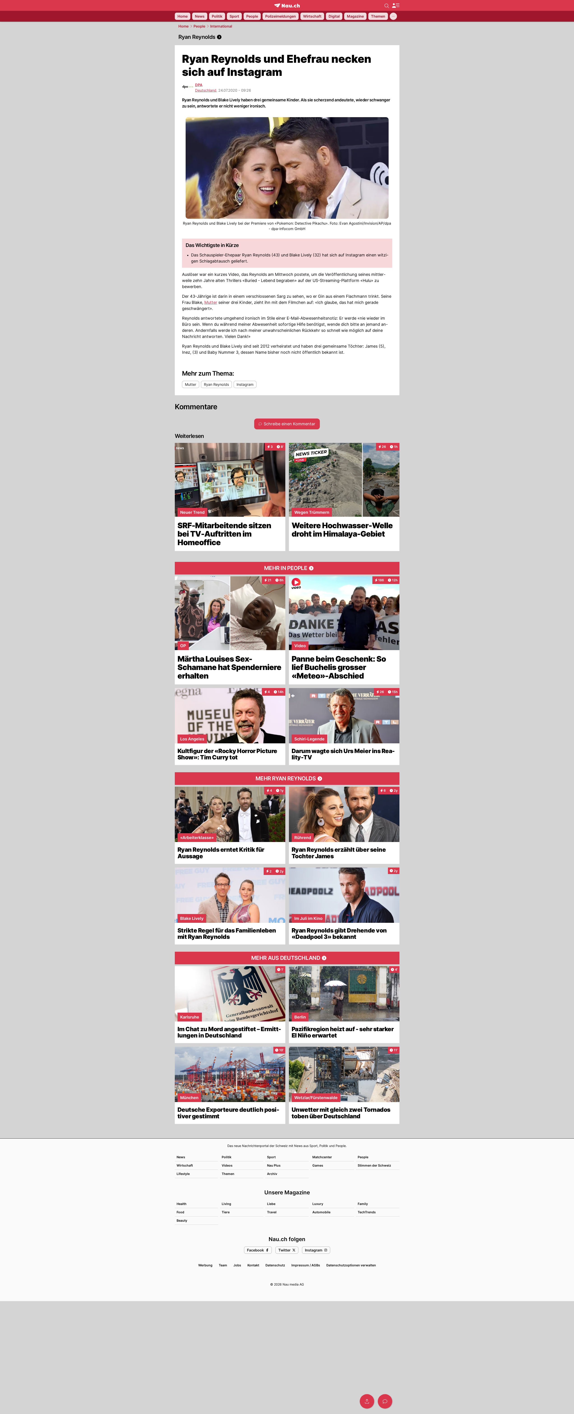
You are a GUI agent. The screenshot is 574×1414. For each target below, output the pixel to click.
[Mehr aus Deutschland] (287, 958)
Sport (271, 1157)
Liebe (271, 1204)
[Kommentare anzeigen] (385, 1401)
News (181, 1157)
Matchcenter (322, 1157)
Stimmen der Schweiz (374, 1165)
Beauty (182, 1220)
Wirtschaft (185, 1165)
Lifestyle (183, 1174)
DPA (199, 85)
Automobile (321, 1212)
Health (182, 1204)
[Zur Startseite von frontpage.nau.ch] (287, 5)
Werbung (205, 1265)
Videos (227, 1165)
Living (226, 1204)
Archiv (272, 1174)
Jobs (237, 1265)
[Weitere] (393, 16)
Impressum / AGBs (305, 1265)
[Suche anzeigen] (387, 5)
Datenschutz (275, 1265)
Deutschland (205, 90)
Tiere (226, 1212)
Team (223, 1265)
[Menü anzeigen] (395, 5)
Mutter (210, 302)
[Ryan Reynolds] (287, 37)
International (221, 26)
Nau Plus (274, 1165)
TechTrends (367, 1212)
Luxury (317, 1204)
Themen (228, 1174)
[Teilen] (367, 1401)
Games (317, 1165)
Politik (226, 1157)
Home (183, 26)
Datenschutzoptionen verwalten (351, 1265)
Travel (272, 1212)
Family (363, 1204)
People (199, 26)
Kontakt (253, 1265)
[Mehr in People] (287, 568)
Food (180, 1212)
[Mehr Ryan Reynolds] (287, 778)
